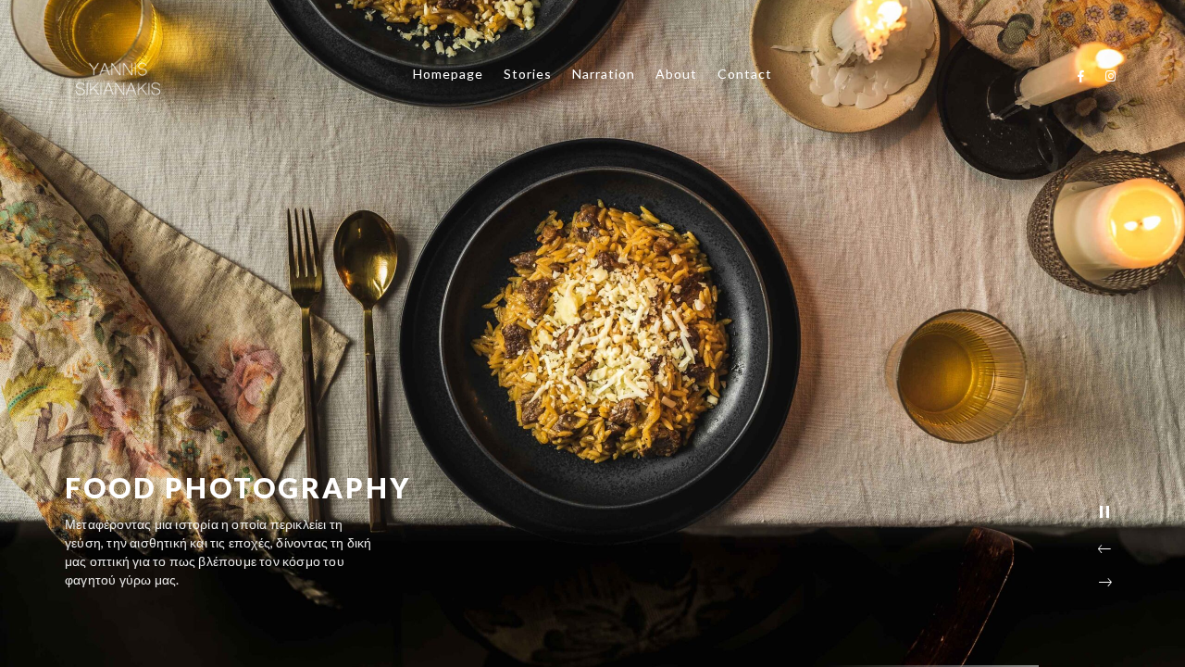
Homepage (448, 74)
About (676, 74)
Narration (603, 74)
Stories (528, 74)
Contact (744, 74)
